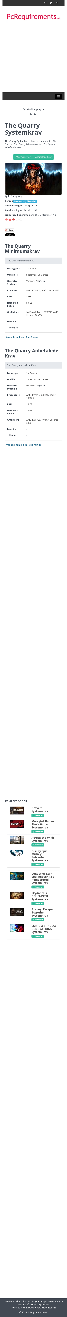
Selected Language (33, 109)
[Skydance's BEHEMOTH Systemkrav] (17, 895)
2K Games (31, 268)
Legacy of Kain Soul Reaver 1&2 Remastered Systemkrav (42, 878)
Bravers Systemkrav (39, 809)
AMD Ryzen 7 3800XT (37, 394)
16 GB (29, 404)
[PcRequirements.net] (33, 17)
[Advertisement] (33, 57)
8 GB (28, 296)
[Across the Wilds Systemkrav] (17, 839)
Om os (16, 1307)
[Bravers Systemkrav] (17, 810)
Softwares (25, 1301)
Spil (16, 1301)
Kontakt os (28, 1307)
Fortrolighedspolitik (46, 1307)
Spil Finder (44, 1304)
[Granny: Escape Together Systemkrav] (17, 911)
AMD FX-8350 (33, 290)
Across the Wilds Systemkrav (42, 839)
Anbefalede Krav (43, 156)
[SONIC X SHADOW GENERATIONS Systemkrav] (17, 927)
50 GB (29, 302)
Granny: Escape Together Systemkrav (42, 912)
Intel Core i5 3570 (50, 290)
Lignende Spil (40, 1301)
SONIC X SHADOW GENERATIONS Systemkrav (43, 929)
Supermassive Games (37, 274)
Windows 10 (32, 280)
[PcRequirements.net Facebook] (45, 3)
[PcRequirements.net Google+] (57, 3)
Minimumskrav (23, 156)
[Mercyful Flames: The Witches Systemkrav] (17, 823)
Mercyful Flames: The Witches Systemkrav (43, 824)
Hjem (9, 1301)
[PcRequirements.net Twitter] (51, 3)
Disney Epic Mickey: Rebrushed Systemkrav (39, 855)
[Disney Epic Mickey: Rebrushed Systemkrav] (17, 852)
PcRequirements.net (37, 1312)
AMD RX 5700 (33, 419)
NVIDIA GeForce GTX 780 (39, 312)
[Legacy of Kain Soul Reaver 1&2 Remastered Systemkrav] (17, 875)
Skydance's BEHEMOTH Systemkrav (39, 896)
